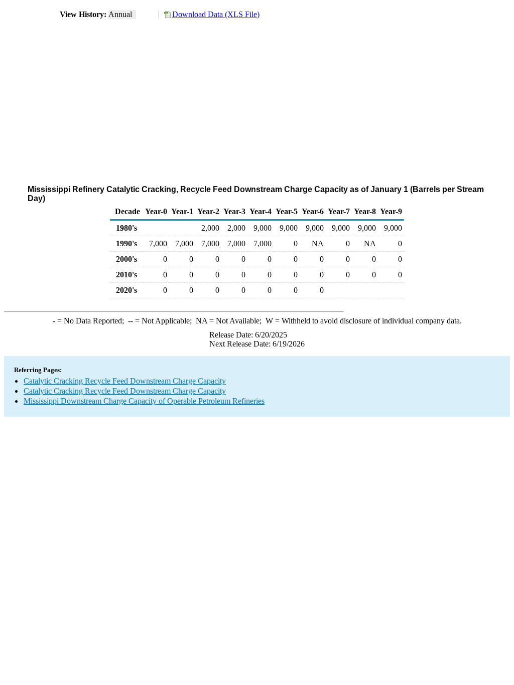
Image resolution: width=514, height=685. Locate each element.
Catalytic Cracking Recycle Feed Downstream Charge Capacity (125, 381)
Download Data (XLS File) (216, 14)
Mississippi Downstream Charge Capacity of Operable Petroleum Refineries (144, 401)
